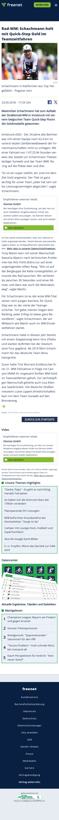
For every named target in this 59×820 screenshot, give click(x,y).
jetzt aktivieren (16, 227)
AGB (29, 739)
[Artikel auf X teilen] (55, 102)
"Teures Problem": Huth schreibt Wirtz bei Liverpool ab (30, 647)
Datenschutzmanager (29, 725)
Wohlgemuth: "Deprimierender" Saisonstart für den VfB (27, 637)
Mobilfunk (42, 4)
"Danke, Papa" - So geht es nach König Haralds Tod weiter (27, 491)
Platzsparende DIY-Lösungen (21, 511)
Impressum (29, 711)
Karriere (29, 767)
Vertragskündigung (29, 774)
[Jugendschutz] (29, 797)
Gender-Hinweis (29, 746)
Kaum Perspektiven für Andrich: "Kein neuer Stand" (30, 657)
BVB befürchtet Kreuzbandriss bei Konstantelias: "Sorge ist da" (25, 519)
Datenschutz (29, 718)
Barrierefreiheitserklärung (29, 704)
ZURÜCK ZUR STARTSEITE (39, 419)
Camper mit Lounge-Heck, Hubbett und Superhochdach (28, 530)
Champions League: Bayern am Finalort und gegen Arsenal (31, 619)
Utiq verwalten (29, 732)
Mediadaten (29, 760)
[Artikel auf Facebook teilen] (50, 102)
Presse (29, 753)
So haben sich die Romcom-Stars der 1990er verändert (26, 501)
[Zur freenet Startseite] (11, 4)
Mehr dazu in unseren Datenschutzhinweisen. (31, 248)
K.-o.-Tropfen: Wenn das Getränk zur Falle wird (29, 548)
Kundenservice (29, 697)
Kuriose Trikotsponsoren (22, 628)
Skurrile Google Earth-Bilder (21, 539)
